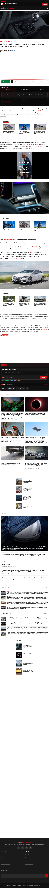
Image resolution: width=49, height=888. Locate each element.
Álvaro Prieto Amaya (9, 50)
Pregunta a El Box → (6, 101)
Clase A (31, 247)
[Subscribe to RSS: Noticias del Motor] (11, 41)
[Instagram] (26, 847)
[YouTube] (30, 847)
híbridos (15, 258)
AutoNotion (3, 857)
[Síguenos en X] (20, 388)
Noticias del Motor (5, 41)
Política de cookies (29, 863)
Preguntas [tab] (24, 89)
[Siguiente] (47, 99)
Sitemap (2, 867)
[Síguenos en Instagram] (23, 388)
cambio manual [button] (33, 146)
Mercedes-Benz (28, 114)
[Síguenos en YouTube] (27, 388)
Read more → (46, 613)
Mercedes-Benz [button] (9, 240)
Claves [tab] (8, 89)
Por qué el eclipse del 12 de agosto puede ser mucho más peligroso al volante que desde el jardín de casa (35, 414)
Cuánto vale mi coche (5, 863)
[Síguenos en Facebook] (17, 388)
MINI (39, 111)
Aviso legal (27, 860)
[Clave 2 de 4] (23, 99)
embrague (33, 252)
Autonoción (9, 885)
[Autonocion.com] (8, 7)
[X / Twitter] (22, 847)
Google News (11, 388)
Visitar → (46, 384)
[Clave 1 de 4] (22, 99)
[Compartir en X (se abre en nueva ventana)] (12, 81)
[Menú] (47, 8)
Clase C (45, 329)
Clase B (37, 247)
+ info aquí (37, 879)
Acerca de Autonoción (29, 854)
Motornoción (3, 854)
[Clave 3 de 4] (25, 99)
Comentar (43, 377)
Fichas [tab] (40, 89)
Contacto (27, 857)
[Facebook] (18, 847)
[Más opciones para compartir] (15, 81)
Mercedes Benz (5, 335)
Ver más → (46, 587)
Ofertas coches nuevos (6, 860)
